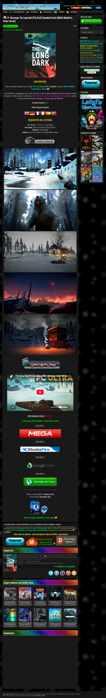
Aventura (37, 561)
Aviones (91, 62)
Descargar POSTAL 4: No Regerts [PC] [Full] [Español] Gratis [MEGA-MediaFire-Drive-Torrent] (70, 604)
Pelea (94, 55)
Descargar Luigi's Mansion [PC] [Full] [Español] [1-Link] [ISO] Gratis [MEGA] (91, 126)
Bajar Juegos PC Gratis (8, 694)
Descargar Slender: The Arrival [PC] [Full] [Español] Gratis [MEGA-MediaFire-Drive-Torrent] (55, 604)
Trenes (100, 62)
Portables (95, 41)
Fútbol (86, 57)
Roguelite (99, 57)
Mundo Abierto (45, 563)
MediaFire (37, 563)
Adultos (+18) (84, 62)
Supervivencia (54, 563)
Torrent (61, 563)
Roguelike (92, 57)
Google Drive (30, 563)
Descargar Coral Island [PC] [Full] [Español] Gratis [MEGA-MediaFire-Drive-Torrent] (55, 625)
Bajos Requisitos (89, 46)
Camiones (88, 60)
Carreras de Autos (86, 53)
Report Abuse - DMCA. (40, 695)
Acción (32, 561)
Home (5, 12)
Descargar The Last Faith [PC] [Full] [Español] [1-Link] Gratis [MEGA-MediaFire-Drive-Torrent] (40, 625)
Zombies (97, 50)
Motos (82, 60)
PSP (95, 62)
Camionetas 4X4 (97, 60)
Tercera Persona (87, 50)
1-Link (75, 20)
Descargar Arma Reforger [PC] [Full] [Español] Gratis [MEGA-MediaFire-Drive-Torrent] (70, 625)
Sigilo (82, 57)
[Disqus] (40, 662)
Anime (99, 55)
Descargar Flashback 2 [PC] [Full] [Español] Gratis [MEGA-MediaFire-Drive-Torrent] (10, 625)
